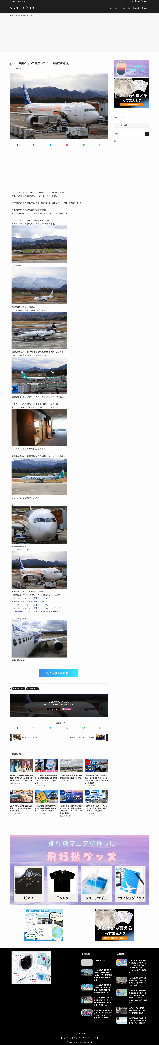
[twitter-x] (132, 1)
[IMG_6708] (39, 348)
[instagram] (135, 1)
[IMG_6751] (39, 494)
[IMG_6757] (39, 656)
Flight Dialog (67, 1038)
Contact (86, 1038)
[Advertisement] (79, 33)
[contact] (144, 1)
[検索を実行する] (147, 134)
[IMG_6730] (39, 445)
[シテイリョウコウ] (22, 7)
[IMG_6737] (39, 587)
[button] (17, 145)
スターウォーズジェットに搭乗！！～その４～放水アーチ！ (37, 608)
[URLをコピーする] (100, 145)
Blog (75, 1038)
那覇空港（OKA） (18, 689)
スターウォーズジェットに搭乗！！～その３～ (31, 604)
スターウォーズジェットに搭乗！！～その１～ (31, 598)
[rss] (141, 1)
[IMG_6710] (39, 262)
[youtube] (138, 1)
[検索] (147, 1)
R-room (93, 1038)
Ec (80, 1038)
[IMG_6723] (39, 303)
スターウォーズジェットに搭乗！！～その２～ (31, 601)
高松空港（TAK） (32, 689)
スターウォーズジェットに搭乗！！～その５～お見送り (35, 611)
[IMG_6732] (39, 543)
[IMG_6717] (39, 393)
